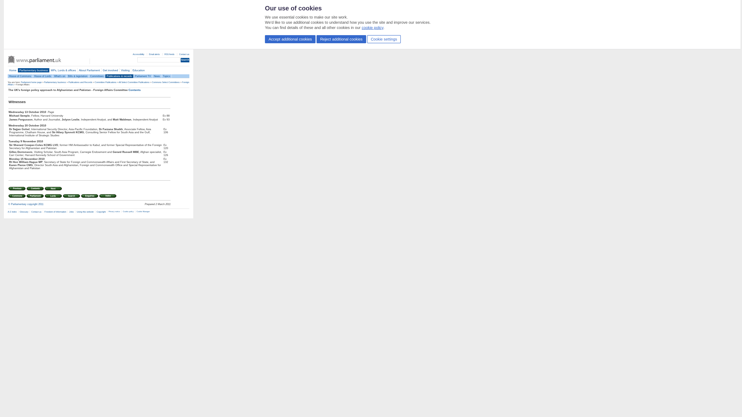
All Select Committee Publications (134, 82)
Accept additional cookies (290, 39)
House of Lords (42, 76)
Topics (166, 76)
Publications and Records (80, 82)
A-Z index (12, 212)
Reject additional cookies (341, 39)
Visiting (125, 70)
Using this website (85, 212)
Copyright (101, 212)
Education (139, 70)
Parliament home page (31, 82)
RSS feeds (169, 54)
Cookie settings (384, 39)
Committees (97, 76)
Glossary (24, 212)
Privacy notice (114, 212)
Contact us (184, 54)
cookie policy (372, 27)
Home (12, 70)
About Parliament (89, 70)
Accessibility (138, 54)
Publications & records (119, 76)
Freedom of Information (55, 212)
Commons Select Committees (166, 82)
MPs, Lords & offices (63, 70)
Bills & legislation (77, 76)
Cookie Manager (143, 212)
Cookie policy (128, 212)
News (157, 76)
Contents (134, 90)
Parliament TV (143, 76)
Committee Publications (106, 82)
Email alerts (154, 54)
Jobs (71, 212)
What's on (59, 76)
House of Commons (20, 76)
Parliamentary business (33, 70)
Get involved (110, 70)
